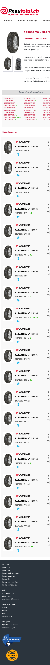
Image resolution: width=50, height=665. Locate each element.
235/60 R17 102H (30, 103)
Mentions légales (9, 627)
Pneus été (6, 567)
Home (4, 607)
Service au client (8, 604)
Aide (4, 590)
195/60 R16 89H (9, 101)
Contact (5, 610)
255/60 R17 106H (30, 115)
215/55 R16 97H (10, 105)
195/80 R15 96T (9, 98)
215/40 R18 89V (10, 120)
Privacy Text (7, 616)
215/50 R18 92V (29, 108)
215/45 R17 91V (10, 115)
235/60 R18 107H (30, 98)
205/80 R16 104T (10, 108)
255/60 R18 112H (31, 120)
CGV (4, 613)
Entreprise (6, 621)
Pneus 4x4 (6, 579)
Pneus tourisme (8, 576)
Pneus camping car (9, 585)
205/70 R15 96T (9, 103)
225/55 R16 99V (12, 117)
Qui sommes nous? (9, 624)
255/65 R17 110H (30, 113)
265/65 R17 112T (30, 117)
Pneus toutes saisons (10, 573)
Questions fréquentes (10, 599)
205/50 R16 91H (9, 113)
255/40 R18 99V (30, 110)
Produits (8, 20)
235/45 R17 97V (29, 105)
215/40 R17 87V (10, 110)
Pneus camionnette (10, 582)
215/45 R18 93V (30, 101)
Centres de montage (27, 20)
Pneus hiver (6, 570)
